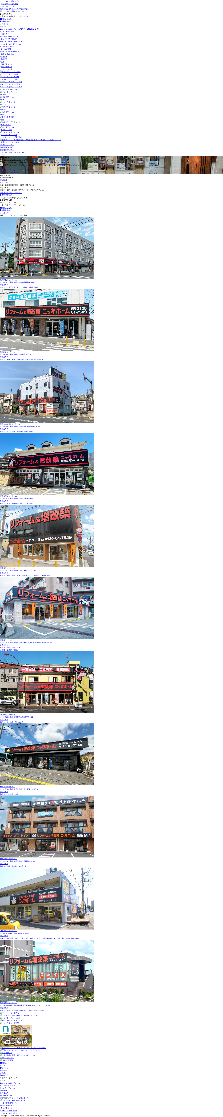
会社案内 (4, 57)
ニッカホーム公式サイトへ (10, 173)
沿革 (2, 62)
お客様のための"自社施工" (10, 36)
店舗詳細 (3, 180)
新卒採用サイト (6, 64)
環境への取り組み (7, 54)
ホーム (2, 1080)
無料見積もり (6, 21)
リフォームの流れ (7, 47)
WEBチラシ (7, 145)
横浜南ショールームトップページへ (13, 170)
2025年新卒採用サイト (9, 1103)
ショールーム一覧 (8, 6)
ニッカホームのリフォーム (19, 29)
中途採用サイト (6, 67)
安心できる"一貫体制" (9, 39)
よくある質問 (6, 49)
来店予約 (5, 24)
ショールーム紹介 (12, 152)
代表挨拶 (4, 34)
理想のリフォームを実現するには (13, 41)
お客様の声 (7, 150)
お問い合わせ (7, 19)
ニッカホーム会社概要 (9, 4)
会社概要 (4, 59)
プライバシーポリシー (9, 1111)
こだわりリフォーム (11, 137)
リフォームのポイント (11, 87)
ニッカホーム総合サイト (10, 1)
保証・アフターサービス (10, 52)
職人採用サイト (6, 1108)
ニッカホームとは (7, 31)
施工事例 (6, 147)
